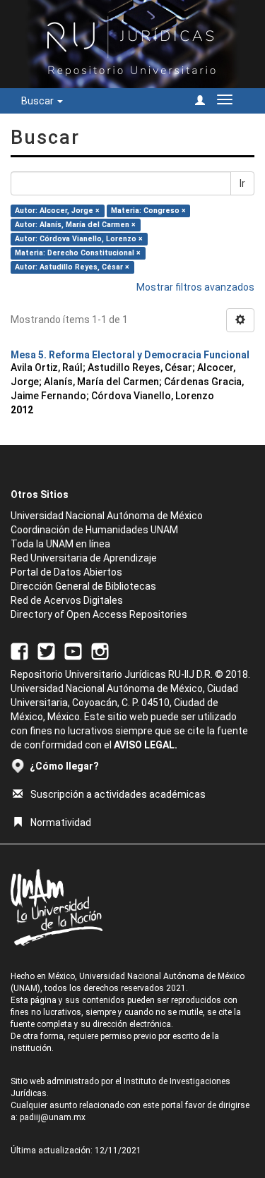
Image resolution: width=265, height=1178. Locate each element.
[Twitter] (46, 650)
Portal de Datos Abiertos (66, 572)
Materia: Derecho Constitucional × (78, 252)
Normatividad (60, 822)
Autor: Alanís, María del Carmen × (75, 224)
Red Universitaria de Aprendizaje (84, 558)
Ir (242, 183)
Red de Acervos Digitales (67, 600)
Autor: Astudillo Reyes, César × (72, 267)
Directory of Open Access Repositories (99, 614)
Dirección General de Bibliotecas (83, 586)
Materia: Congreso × (148, 210)
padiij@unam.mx (53, 1117)
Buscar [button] (38, 101)
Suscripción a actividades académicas (118, 794)
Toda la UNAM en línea (60, 543)
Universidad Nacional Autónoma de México (107, 515)
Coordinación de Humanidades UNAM (94, 529)
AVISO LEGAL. (145, 745)
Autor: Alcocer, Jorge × (57, 210)
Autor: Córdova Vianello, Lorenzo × (79, 238)
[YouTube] (73, 650)
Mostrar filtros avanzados (195, 287)
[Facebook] (19, 650)
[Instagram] (100, 650)
